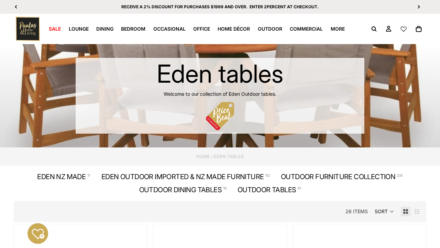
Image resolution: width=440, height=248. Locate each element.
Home (203, 156)
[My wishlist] (403, 29)
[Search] (374, 29)
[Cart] (418, 29)
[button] (384, 211)
